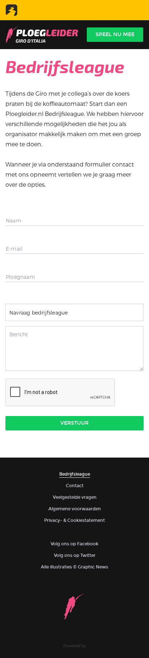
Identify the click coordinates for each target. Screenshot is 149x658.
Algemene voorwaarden (74, 508)
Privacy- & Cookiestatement (74, 520)
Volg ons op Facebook (74, 543)
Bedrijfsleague (74, 474)
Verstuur (74, 423)
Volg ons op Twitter (74, 555)
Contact (75, 485)
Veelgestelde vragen (75, 497)
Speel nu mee (115, 34)
